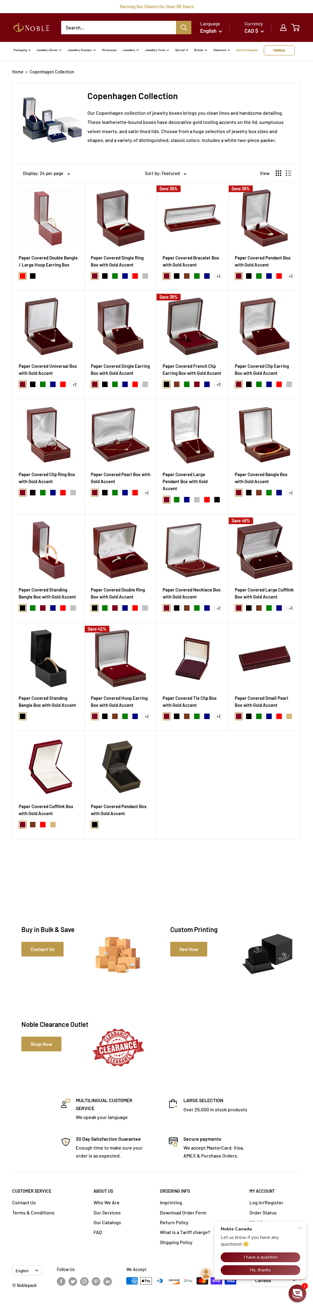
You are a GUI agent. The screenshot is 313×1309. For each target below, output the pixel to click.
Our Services (107, 1212)
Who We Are (107, 1202)
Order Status (263, 1212)
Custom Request (247, 50)
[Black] (32, 276)
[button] (297, 1293)
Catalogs (279, 50)
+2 (219, 276)
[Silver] (145, 276)
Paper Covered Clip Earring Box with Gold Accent (262, 369)
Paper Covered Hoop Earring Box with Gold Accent (119, 701)
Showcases (109, 50)
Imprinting (171, 1202)
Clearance (219, 50)
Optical (180, 50)
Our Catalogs (107, 1222)
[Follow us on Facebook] (61, 1281)
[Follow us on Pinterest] (96, 1281)
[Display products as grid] (278, 173)
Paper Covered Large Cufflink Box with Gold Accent (264, 593)
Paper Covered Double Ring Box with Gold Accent (118, 593)
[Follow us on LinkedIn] (107, 1281)
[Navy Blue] (125, 276)
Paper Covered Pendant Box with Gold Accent (263, 261)
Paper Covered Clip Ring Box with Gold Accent (47, 478)
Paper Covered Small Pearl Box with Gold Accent (261, 701)
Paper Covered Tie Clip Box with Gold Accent (190, 701)
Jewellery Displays (80, 50)
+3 (218, 384)
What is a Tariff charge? (185, 1232)
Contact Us (24, 1202)
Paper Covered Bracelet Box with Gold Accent (191, 261)
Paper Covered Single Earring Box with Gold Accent (120, 369)
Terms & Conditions (33, 1212)
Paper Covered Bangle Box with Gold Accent (261, 478)
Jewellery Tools (155, 50)
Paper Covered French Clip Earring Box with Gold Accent (192, 369)
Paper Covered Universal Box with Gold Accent (48, 369)
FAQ (98, 1232)
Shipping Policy (176, 1242)
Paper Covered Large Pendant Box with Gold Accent (185, 481)
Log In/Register (266, 1202)
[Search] (183, 27)
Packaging (20, 50)
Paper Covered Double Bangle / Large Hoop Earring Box (48, 261)
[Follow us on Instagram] (84, 1281)
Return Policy (174, 1222)
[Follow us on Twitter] (72, 1281)
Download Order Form (183, 1212)
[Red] (22, 276)
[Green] (115, 276)
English (22, 1270)
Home (18, 71)
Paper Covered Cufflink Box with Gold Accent (46, 810)
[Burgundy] (95, 276)
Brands (199, 50)
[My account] (283, 27)
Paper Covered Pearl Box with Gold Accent (120, 478)
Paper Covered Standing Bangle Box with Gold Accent (47, 593)
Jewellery (129, 50)
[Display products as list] (288, 173)
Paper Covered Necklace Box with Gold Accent (192, 593)
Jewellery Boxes (47, 50)
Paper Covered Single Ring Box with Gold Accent (117, 261)
